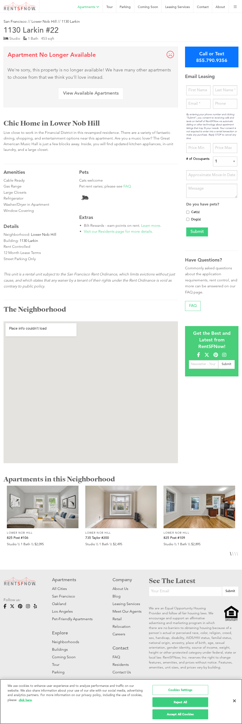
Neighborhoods (65, 642)
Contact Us (121, 672)
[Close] (234, 701)
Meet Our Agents (123, 611)
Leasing (177, 7)
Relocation (121, 626)
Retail (117, 619)
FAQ (127, 186)
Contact (203, 7)
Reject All (180, 702)
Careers (118, 634)
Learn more (150, 225)
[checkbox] (187, 212)
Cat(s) (195, 212)
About (220, 7)
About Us (120, 588)
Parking (125, 7)
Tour (109, 7)
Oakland (59, 604)
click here (25, 700)
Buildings (60, 649)
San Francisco (15, 21)
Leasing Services (123, 604)
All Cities (59, 588)
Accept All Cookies (180, 714)
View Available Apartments (91, 93)
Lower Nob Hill (44, 21)
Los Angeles (62, 611)
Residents (120, 664)
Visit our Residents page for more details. (118, 231)
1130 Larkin (70, 21)
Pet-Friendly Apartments (72, 619)
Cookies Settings (180, 690)
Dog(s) (196, 219)
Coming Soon (148, 7)
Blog (116, 596)
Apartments (87, 7)
